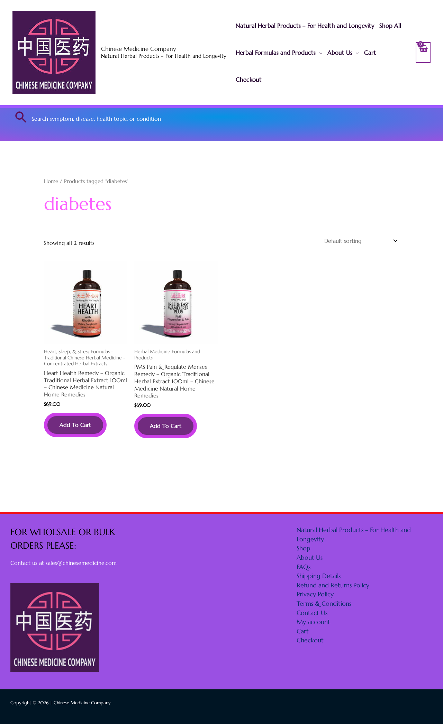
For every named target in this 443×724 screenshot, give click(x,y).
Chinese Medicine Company (138, 49)
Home (51, 181)
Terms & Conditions (324, 603)
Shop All (390, 25)
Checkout (249, 79)
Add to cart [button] (75, 424)
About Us (339, 52)
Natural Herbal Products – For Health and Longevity (305, 25)
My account (313, 622)
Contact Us (312, 613)
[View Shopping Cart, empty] (423, 52)
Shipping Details (319, 576)
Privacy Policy (315, 594)
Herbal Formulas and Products (276, 52)
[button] (21, 117)
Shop (303, 548)
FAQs (303, 567)
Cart (370, 52)
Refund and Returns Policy (333, 585)
